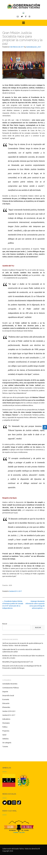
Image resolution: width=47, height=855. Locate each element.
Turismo (5, 746)
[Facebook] (25, 16)
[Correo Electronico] (18, 16)
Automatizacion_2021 (33, 47)
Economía (5, 699)
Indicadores (6, 719)
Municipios (6, 723)
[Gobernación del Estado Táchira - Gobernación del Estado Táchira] (23, 6)
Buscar (4, 624)
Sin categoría (6, 742)
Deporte (5, 691)
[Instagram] (29, 16)
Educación (5, 703)
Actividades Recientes (9, 684)
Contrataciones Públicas (10, 688)
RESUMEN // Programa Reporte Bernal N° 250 (17, 662)
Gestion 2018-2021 (9, 711)
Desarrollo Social (8, 695)
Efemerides (6, 707)
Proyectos (5, 731)
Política (4, 727)
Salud (4, 735)
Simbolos (5, 739)
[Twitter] (22, 16)
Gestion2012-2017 (15, 591)
